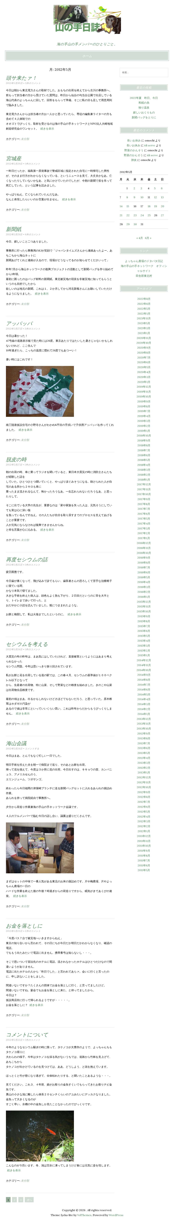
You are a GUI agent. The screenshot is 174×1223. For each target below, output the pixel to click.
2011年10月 (144, 845)
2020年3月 (144, 377)
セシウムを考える (27, 644)
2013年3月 (143, 762)
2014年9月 (144, 674)
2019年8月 (143, 406)
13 (162, 197)
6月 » (148, 238)
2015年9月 (143, 616)
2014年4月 (144, 699)
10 (142, 197)
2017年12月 (144, 484)
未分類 (25, 139)
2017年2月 (143, 533)
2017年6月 (143, 513)
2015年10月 (144, 611)
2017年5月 (144, 518)
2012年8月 (143, 797)
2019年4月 (144, 416)
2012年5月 (143, 811)
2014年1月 (143, 714)
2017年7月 (144, 508)
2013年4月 (143, 758)
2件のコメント (33, 931)
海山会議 (16, 743)
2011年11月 (144, 841)
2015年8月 (143, 621)
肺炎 (134, 160)
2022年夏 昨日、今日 (144, 98)
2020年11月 (144, 338)
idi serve (149, 145)
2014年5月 (143, 694)
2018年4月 (143, 465)
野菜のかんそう (133, 150)
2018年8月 (143, 445)
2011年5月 (144, 870)
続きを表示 (47, 128)
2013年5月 (143, 753)
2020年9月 (144, 347)
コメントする (32, 748)
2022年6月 (144, 303)
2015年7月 (144, 626)
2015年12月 (144, 601)
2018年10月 (144, 435)
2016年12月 (144, 543)
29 (128, 224)
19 (155, 206)
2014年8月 (143, 679)
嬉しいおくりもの (144, 112)
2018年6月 (143, 455)
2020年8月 (144, 352)
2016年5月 (143, 577)
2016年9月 (143, 557)
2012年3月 (143, 821)
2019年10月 (144, 396)
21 (121, 215)
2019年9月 (144, 401)
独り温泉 (143, 107)
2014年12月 (144, 660)
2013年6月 (143, 748)
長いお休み (134, 140)
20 (162, 206)
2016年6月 (143, 572)
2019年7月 (143, 411)
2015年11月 (144, 606)
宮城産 (13, 158)
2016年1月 (144, 596)
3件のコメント (33, 83)
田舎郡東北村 (144, 275)
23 (135, 215)
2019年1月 (143, 430)
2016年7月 (143, 567)
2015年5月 (144, 635)
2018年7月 (143, 450)
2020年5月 (144, 367)
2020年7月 (144, 357)
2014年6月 (143, 689)
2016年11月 (144, 548)
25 (149, 215)
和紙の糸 (143, 102)
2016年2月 (143, 592)
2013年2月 (143, 767)
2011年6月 (144, 865)
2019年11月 (144, 391)
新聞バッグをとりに (144, 117)
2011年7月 (144, 860)
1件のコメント (32, 163)
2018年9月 (143, 440)
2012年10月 (144, 787)
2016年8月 (143, 562)
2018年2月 (143, 474)
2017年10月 (144, 494)
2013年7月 (143, 743)
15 (127, 206)
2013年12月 (144, 719)
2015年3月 (143, 645)
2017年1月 (144, 538)
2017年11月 (144, 489)
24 (142, 215)
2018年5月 (143, 460)
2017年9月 (143, 499)
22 (127, 215)
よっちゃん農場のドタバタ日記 (144, 261)
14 (121, 206)
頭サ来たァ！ (21, 78)
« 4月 (139, 238)
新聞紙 (13, 229)
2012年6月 (143, 806)
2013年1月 (144, 772)
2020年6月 (144, 362)
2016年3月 (143, 587)
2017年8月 (143, 504)
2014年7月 (143, 684)
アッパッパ (19, 323)
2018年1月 (144, 479)
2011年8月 (144, 855)
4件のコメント (33, 234)
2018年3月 (143, 469)
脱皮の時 (16, 459)
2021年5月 (143, 323)
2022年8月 (144, 298)
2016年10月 (144, 553)
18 (149, 206)
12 (155, 197)
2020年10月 (143, 342)
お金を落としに (24, 926)
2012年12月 (144, 777)
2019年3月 (143, 421)
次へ (29, 1200)
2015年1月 (144, 655)
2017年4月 (143, 523)
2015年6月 (143, 631)
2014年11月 (144, 665)
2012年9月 (143, 792)
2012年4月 (143, 816)
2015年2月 (143, 650)
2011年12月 (144, 836)
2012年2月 (143, 826)
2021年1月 (144, 333)
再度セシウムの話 (27, 559)
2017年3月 (143, 528)
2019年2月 (143, 426)
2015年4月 (143, 640)
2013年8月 (143, 738)
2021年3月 (143, 328)
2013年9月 (143, 733)
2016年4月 (143, 582)
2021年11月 (144, 318)
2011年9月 (143, 850)
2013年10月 (144, 728)
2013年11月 (144, 723)
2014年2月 (143, 709)
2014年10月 (144, 670)
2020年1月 (143, 382)
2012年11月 (144, 782)
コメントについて (27, 1034)
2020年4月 (144, 372)
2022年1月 (143, 313)
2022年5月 (143, 308)
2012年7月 (143, 801)
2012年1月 (144, 831)
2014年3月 (143, 704)
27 (162, 215)
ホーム (87, 56)
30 (135, 224)
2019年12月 (144, 386)
